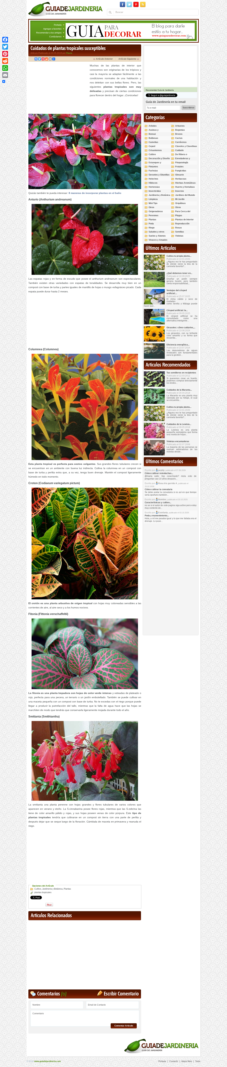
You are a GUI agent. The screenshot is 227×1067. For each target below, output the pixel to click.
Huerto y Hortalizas (185, 187)
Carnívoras (181, 142)
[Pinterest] (5, 53)
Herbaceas (180, 179)
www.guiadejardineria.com (47, 1061)
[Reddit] (5, 60)
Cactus (178, 138)
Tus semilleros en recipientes (181, 372)
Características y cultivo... (158, 502)
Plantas (67, 889)
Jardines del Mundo (185, 195)
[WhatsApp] (5, 68)
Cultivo (37, 889)
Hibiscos (153, 183)
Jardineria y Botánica (52, 889)
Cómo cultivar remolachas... (159, 473)
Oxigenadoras (156, 211)
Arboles (153, 126)
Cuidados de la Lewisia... (179, 424)
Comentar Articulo (123, 1026)
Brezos (178, 134)
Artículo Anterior (104, 59)
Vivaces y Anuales (158, 240)
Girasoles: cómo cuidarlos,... (181, 327)
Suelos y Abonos (157, 236)
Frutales (179, 166)
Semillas (179, 232)
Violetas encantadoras (178, 441)
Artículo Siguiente (127, 59)
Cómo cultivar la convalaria (158, 489)
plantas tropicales (42, 892)
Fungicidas (180, 170)
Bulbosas (153, 138)
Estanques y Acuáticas (155, 164)
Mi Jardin (179, 199)
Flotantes (153, 166)
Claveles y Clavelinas (186, 146)
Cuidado (179, 150)
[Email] (5, 75)
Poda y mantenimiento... (157, 515)
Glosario (179, 175)
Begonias (180, 130)
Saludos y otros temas (156, 233)
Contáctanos (55, 36)
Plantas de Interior (184, 219)
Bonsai (152, 134)
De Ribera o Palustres (181, 156)
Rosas (178, 227)
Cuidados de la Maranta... (179, 390)
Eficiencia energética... (178, 345)
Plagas (178, 215)
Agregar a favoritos (52, 29)
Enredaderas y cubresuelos (182, 160)
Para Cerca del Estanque (182, 213)
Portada (58, 25)
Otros (151, 207)
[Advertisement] (58, 88)
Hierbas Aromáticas (185, 183)
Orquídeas (180, 203)
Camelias (153, 142)
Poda (151, 223)
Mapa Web (186, 1061)
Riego (151, 227)
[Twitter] (5, 46)
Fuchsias (153, 170)
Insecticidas (155, 191)
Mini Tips (153, 203)
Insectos (179, 191)
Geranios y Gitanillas (159, 175)
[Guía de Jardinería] (65, 9)
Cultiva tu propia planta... (179, 256)
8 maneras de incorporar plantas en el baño (95, 193)
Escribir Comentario (121, 994)
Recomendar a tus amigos (49, 33)
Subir (197, 1061)
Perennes (153, 215)
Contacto (173, 1061)
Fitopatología (181, 162)
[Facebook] (5, 39)
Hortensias (154, 187)
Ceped (152, 146)
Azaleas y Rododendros (155, 131)
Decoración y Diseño (159, 158)
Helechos (153, 179)
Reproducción (182, 223)
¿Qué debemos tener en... (179, 273)
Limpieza (153, 199)
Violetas (179, 236)
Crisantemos (155, 150)
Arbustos (180, 126)
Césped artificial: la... (177, 310)
